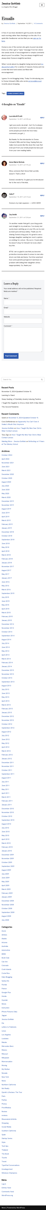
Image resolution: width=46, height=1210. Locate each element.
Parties (4, 1100)
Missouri (5, 1054)
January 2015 (7, 620)
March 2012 (6, 751)
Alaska (4, 938)
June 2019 (6, 513)
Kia (3, 1023)
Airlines (4, 935)
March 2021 (6, 470)
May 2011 (5, 789)
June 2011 (6, 785)
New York (5, 1077)
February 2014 (7, 662)
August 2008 (6, 916)
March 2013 (6, 705)
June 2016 (6, 582)
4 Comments (38, 23)
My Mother (6, 1069)
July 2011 (5, 782)
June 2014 (6, 647)
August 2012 (6, 732)
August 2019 (6, 509)
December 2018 (8, 532)
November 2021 (8, 463)
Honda (4, 996)
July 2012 (5, 735)
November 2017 (8, 566)
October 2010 (7, 816)
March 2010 (6, 843)
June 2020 (6, 489)
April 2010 (5, 839)
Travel (4, 1161)
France (4, 988)
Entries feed (6, 1188)
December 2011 (8, 762)
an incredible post (35, 81)
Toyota (4, 1157)
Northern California (9, 1084)
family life (5, 981)
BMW (4, 954)
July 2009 (5, 874)
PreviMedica (6, 1107)
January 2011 (7, 805)
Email (6, 307)
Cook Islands (6, 969)
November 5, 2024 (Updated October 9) (16, 391)
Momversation (7, 1061)
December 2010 (8, 808)
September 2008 (8, 912)
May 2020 (5, 493)
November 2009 (8, 858)
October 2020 (7, 478)
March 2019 (6, 520)
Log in (4, 1184)
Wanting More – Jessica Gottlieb (14, 441)
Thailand (5, 1150)
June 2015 (6, 601)
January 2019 (7, 528)
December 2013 (8, 670)
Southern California (9, 1131)
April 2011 (5, 793)
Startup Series (7, 1138)
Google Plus (6, 992)
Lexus (4, 1031)
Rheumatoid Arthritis (9, 1119)
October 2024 (7, 455)
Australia (5, 946)
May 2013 (5, 697)
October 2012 (7, 724)
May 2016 (5, 586)
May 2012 (5, 743)
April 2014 (5, 655)
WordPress (20, 1208)
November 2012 (8, 720)
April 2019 (5, 516)
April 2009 (5, 885)
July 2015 (5, 597)
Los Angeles (6, 1035)
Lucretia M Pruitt (15, 116)
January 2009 (7, 897)
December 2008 (8, 901)
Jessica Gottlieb (9, 23)
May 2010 (5, 835)
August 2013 (6, 686)
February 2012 (7, 755)
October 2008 (7, 908)
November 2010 (8, 812)
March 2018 (6, 555)
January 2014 (7, 666)
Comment (8, 326)
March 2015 (6, 612)
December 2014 (8, 624)
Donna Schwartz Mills (15, 93)
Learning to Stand (8, 395)
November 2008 (8, 905)
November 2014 (8, 628)
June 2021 (6, 466)
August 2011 (6, 778)
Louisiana (5, 1038)
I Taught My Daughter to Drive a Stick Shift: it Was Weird (22, 403)
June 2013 (6, 693)
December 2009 (8, 855)
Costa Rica (6, 973)
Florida (4, 985)
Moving (4, 1065)
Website (7, 317)
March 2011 (6, 797)
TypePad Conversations (10, 1165)
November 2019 (8, 505)
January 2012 (7, 758)
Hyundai (4, 1000)
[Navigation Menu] (41, 5)
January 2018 (7, 563)
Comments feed (8, 1191)
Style (3, 1142)
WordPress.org (7, 1195)
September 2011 (8, 774)
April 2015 (5, 609)
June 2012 (6, 739)
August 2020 (6, 482)
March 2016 (6, 589)
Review (4, 1111)
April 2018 (5, 551)
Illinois (4, 1004)
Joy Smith (13, 214)
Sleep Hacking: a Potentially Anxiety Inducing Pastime (21, 399)
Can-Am (5, 962)
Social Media (6, 1127)
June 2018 (6, 543)
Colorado (5, 965)
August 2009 (6, 870)
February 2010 (7, 847)
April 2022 (5, 459)
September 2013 (8, 682)
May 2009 (5, 881)
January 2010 (7, 851)
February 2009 (7, 893)
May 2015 (5, 605)
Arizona (4, 942)
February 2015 (7, 616)
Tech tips (5, 1146)
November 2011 (8, 766)
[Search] (42, 379)
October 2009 (7, 862)
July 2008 (5, 920)
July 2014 (5, 643)
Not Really (5, 1088)
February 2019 (7, 524)
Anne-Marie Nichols (16, 162)
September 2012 (8, 728)
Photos (4, 1104)
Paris (3, 1096)
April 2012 (5, 747)
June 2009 (6, 878)
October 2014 (7, 632)
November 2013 (8, 674)
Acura (4, 931)
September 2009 (8, 866)
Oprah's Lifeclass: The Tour (12, 1092)
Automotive (6, 950)
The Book (5, 1154)
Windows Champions (9, 1173)
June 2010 (6, 831)
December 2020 (8, 474)
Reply (42, 118)
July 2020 (5, 486)
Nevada (4, 1073)
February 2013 (7, 708)
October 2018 (7, 536)
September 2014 (8, 636)
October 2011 (7, 770)
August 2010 (6, 824)
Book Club (5, 958)
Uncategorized (7, 1169)
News (4, 1081)
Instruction (5, 1008)
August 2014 (6, 639)
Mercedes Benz (7, 1046)
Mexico (4, 1050)
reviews (4, 1115)
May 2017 (5, 574)
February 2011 (7, 801)
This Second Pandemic (10, 407)
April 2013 (5, 701)
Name (6, 298)
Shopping (5, 1123)
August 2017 (6, 570)
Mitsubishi (5, 1058)
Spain (4, 1134)
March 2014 (6, 659)
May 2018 (5, 547)
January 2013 (7, 712)
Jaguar (4, 1015)
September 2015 (8, 593)
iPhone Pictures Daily (9, 1012)
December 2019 (8, 501)
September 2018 (8, 539)
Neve (4, 1208)
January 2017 (7, 578)
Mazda (4, 1042)
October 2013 (7, 678)
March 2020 (6, 497)
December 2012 (8, 716)
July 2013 (5, 689)
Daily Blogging (7, 977)
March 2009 (6, 889)
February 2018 (7, 559)
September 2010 (8, 820)
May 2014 (5, 651)
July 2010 (5, 828)
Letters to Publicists (9, 1027)
